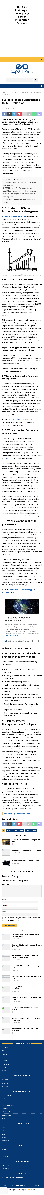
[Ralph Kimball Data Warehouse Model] (6, 863)
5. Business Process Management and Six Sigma (19, 200)
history (9, 458)
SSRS (3, 1057)
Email (4, 906)
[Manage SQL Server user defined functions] (6, 989)
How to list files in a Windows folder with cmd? (25, 1029)
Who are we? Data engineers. (13, 1178)
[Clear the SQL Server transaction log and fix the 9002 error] (6, 947)
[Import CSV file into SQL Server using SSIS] (6, 968)
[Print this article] (29, 114)
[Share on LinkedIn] (14, 114)
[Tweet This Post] (9, 114)
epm (8, 830)
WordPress (5, 1141)
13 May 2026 (16, 949)
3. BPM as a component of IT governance (19, 191)
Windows (5, 1080)
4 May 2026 (16, 991)
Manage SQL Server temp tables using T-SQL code (26, 1019)
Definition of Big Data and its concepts (17, 814)
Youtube (4, 1150)
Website (4, 912)
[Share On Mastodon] (39, 114)
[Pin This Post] (19, 114)
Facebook (5, 1156)
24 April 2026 (16, 1022)
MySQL (4, 1137)
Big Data (16, 419)
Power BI (4, 1054)
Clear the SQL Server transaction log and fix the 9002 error (27, 946)
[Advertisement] (22, 43)
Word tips (5, 1086)
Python (4, 1067)
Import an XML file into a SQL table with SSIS (26, 977)
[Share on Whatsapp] (34, 114)
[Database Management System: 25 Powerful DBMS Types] (6, 958)
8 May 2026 (16, 970)
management (18, 830)
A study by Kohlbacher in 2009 (14, 216)
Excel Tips (5, 1083)
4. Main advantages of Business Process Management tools (19, 195)
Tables (4, 1099)
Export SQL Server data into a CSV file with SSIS (25, 1009)
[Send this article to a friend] (24, 114)
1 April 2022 (16, 852)
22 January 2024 (9, 108)
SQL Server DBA (7, 1115)
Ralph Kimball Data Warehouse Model (25, 861)
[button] (41, 59)
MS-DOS (4, 1061)
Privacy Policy (6, 1165)
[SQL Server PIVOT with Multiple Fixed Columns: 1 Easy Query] (6, 937)
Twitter (4, 1153)
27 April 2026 (16, 1012)
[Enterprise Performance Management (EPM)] (6, 842)
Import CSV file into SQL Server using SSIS (25, 967)
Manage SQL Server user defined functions (24, 988)
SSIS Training (6, 1048)
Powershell (5, 1064)
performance (31, 830)
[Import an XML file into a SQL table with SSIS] (6, 978)
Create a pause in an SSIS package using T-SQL (27, 998)
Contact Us (5, 1169)
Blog (3, 1127)
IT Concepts (5, 1131)
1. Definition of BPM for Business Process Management (19, 183)
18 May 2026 (16, 939)
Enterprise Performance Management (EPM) (26, 841)
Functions (5, 1108)
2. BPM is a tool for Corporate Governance (20, 188)
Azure (4, 1071)
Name (4, 900)
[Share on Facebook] (4, 114)
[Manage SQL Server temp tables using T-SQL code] (6, 1020)
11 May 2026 (16, 960)
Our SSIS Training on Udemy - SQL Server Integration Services (22, 15)
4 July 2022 (16, 863)
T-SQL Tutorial (6, 1095)
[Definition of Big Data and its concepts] (6, 852)
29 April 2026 (16, 1001)
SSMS (4, 1118)
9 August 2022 (17, 844)
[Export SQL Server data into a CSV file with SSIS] (6, 1010)
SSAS (3, 1051)
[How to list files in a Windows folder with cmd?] (6, 1031)
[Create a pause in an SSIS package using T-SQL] (6, 999)
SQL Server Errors (7, 1112)
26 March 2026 (17, 1033)
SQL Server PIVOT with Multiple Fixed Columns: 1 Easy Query (25, 935)
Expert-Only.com (21, 1185)
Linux (3, 1134)
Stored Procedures (8, 1105)
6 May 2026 (16, 980)
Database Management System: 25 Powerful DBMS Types (25, 956)
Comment (5, 884)
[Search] (36, 80)
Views (4, 1102)
